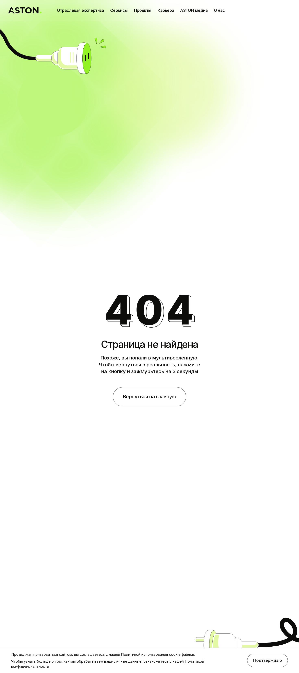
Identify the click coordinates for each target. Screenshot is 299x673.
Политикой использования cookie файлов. (158, 654)
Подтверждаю (267, 660)
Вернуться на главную (149, 396)
